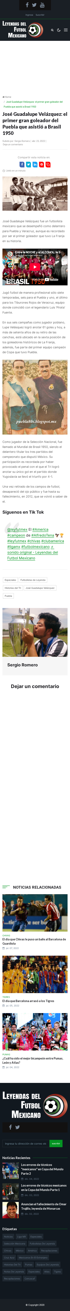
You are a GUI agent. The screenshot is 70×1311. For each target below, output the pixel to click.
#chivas (33, 541)
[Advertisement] (35, 62)
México (19, 1250)
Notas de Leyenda (14, 1271)
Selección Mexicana (14, 1243)
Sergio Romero (22, 141)
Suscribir (40, 15)
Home (8, 97)
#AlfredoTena (42, 535)
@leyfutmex (17, 529)
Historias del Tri (13, 588)
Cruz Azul (9, 1257)
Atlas (46, 1271)
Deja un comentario (13, 144)
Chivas (7, 1250)
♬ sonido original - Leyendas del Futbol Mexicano (32, 552)
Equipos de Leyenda (48, 1264)
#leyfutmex (16, 541)
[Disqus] (35, 741)
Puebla (8, 595)
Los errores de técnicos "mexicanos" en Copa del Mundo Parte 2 (42, 1169)
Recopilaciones (49, 1250)
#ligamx (13, 547)
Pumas (28, 1264)
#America (40, 529)
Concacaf (30, 1278)
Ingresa (29, 15)
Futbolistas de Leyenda (33, 580)
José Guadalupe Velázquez (40, 588)
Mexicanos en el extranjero (33, 1257)
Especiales (10, 580)
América (32, 1250)
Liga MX (21, 1236)
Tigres (57, 1271)
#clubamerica (52, 541)
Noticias (8, 1236)
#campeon (16, 535)
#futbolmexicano (35, 547)
